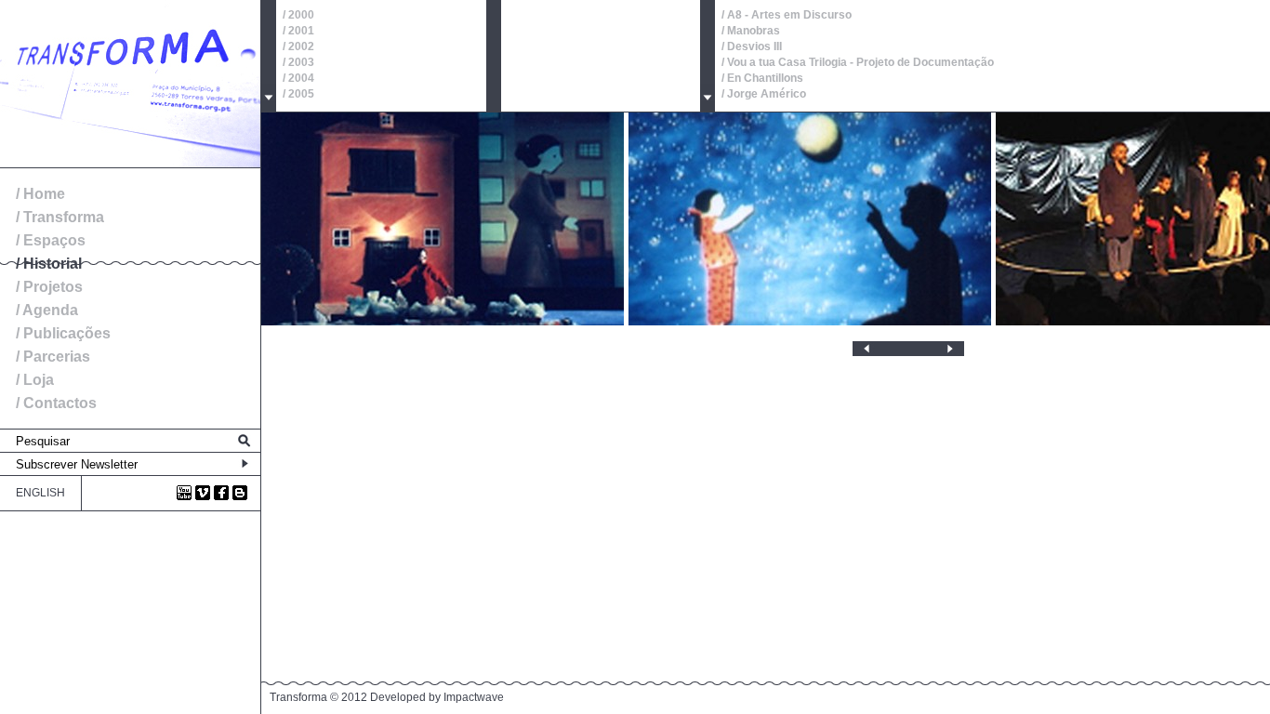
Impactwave (473, 697)
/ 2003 (298, 62)
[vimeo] (202, 492)
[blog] (239, 492)
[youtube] (184, 492)
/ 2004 (298, 78)
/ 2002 (298, 46)
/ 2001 (298, 30)
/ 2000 (298, 14)
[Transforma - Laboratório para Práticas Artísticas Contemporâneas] (130, 163)
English (40, 492)
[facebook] (221, 492)
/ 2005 (298, 93)
